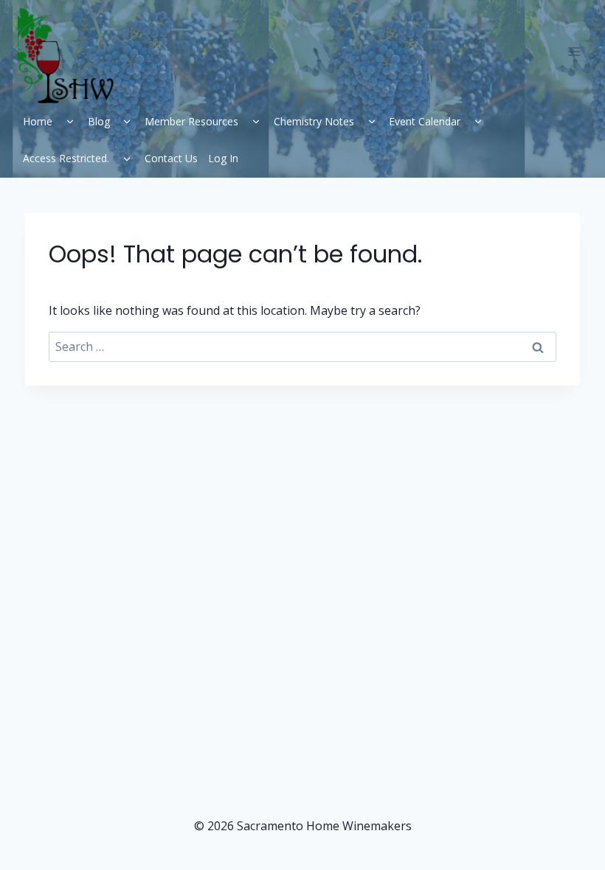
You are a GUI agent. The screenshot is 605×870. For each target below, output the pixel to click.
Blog (99, 121)
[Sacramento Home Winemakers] (71, 55)
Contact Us (171, 158)
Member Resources (191, 121)
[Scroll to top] (561, 833)
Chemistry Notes (314, 121)
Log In (223, 158)
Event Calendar (424, 121)
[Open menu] (573, 51)
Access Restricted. (66, 158)
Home (37, 121)
